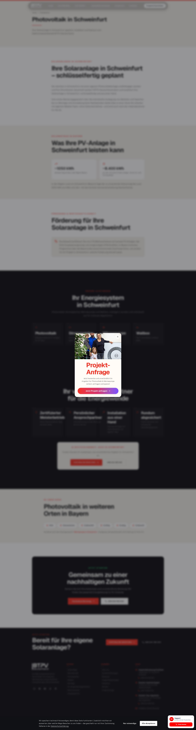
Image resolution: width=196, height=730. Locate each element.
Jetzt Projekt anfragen (96, 391)
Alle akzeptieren (148, 723)
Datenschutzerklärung (60, 726)
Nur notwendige (129, 723)
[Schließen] (117, 336)
